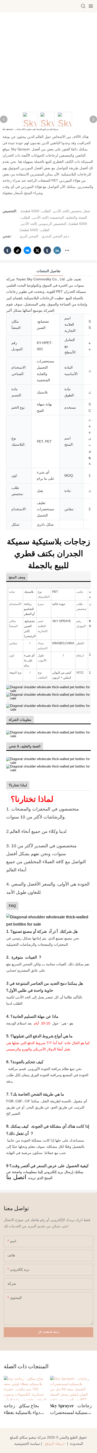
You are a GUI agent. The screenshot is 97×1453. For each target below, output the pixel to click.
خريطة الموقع (55, 1444)
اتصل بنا (16, 1177)
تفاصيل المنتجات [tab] (48, 271)
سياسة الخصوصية (27, 1444)
